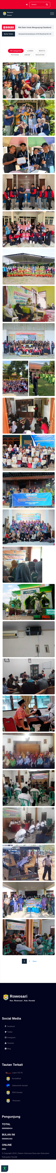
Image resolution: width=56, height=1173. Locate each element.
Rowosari (15, 1101)
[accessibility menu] (4, 1168)
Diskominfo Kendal (19, 1085)
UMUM (27, 55)
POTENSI (15, 55)
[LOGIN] (26, 4)
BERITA (42, 51)
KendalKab (15, 1078)
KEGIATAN (40, 55)
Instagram (11, 1037)
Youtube (10, 1043)
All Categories (15, 51)
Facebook (11, 1026)
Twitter (10, 1032)
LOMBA (30, 51)
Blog (9, 1049)
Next (34, 961)
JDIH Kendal (16, 1092)
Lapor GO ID (17, 1073)
